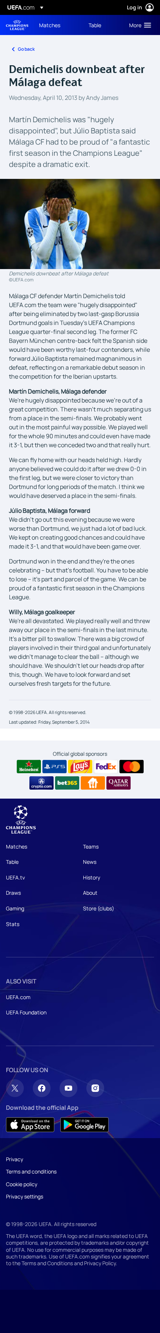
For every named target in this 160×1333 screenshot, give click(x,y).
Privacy (14, 1159)
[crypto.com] (41, 783)
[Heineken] (29, 766)
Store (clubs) (98, 908)
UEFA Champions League (17, 25)
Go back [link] (26, 49)
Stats (12, 924)
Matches (16, 846)
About (90, 892)
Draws (13, 892)
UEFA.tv (15, 877)
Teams (91, 846)
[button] (138, 25)
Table (12, 861)
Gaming (15, 908)
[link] (49, 25)
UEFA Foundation (26, 1012)
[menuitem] (57, 25)
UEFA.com (18, 997)
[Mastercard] (131, 766)
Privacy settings (24, 1196)
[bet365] (67, 783)
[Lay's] (80, 766)
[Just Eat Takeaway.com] (93, 783)
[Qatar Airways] (118, 783)
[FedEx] (106, 766)
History (91, 877)
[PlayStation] (54, 766)
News (89, 861)
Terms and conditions (31, 1171)
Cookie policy (21, 1184)
